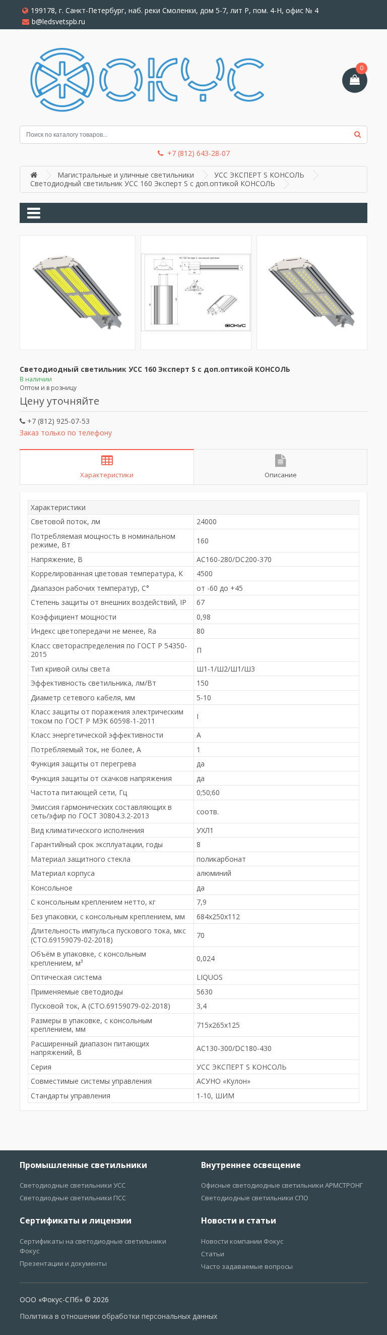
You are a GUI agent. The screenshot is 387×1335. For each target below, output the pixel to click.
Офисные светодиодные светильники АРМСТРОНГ (282, 1185)
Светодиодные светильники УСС (72, 1185)
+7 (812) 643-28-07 (198, 153)
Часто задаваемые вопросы (247, 1266)
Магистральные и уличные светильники (125, 175)
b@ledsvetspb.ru (58, 21)
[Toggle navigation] (34, 213)
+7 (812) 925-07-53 (57, 421)
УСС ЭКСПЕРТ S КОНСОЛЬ (259, 175)
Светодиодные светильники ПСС (73, 1197)
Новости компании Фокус (242, 1241)
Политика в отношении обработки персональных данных (118, 1316)
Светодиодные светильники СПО (254, 1197)
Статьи (212, 1253)
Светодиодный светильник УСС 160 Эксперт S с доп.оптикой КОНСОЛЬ (152, 183)
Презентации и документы (63, 1263)
